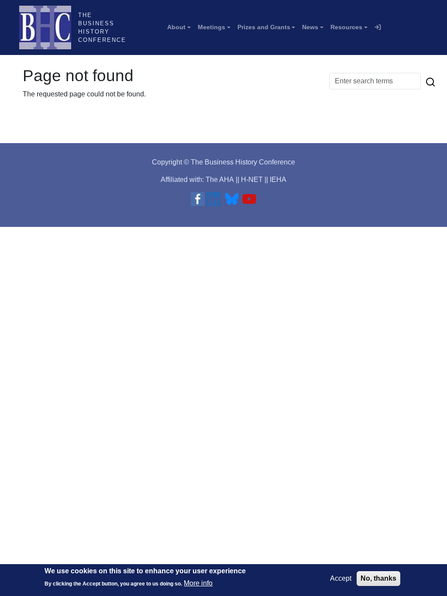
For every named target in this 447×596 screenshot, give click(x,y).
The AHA (220, 179)
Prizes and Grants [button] (263, 27)
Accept (340, 578)
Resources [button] (346, 27)
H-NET (252, 179)
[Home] (48, 27)
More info (198, 583)
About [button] (176, 27)
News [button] (310, 27)
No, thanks (378, 578)
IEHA (278, 179)
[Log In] (377, 27)
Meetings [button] (211, 27)
